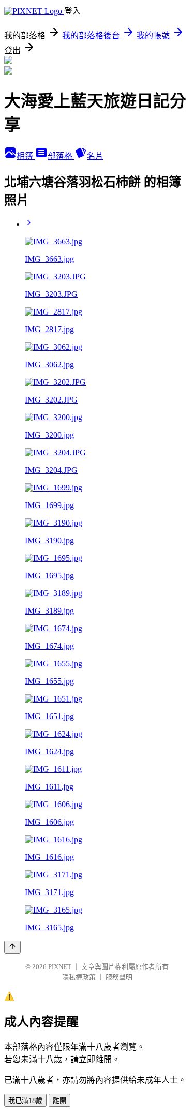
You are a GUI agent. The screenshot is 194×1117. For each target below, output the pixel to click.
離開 (59, 1101)
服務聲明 (119, 977)
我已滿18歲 (25, 1101)
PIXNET (59, 967)
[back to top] (12, 947)
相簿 (26, 156)
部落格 (61, 156)
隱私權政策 (79, 977)
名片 (95, 156)
